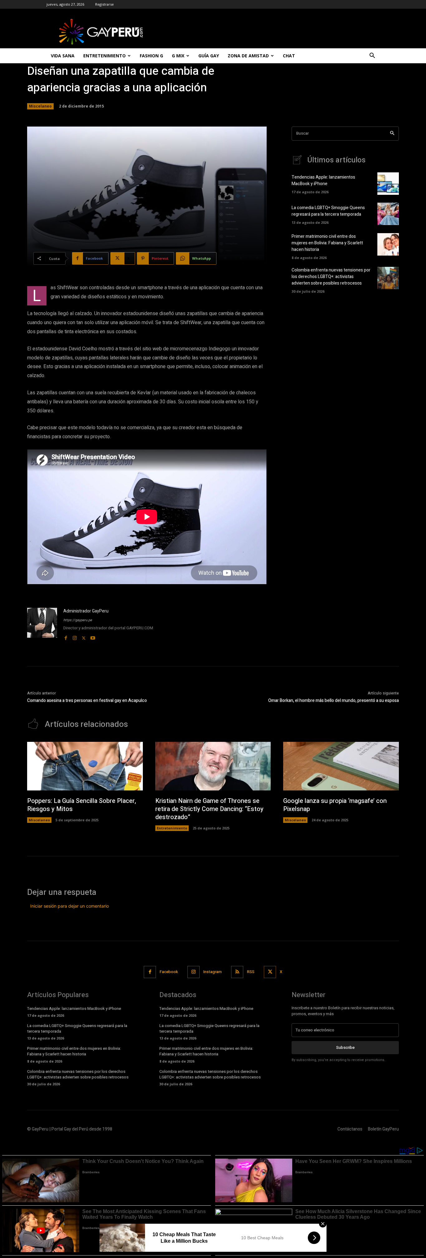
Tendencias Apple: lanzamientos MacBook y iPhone (323, 180)
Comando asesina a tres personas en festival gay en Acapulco (87, 700)
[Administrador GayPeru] (42, 624)
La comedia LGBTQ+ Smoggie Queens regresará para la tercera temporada (328, 211)
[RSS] (237, 972)
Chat (289, 56)
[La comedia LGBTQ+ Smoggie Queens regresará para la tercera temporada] (388, 214)
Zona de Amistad (248, 56)
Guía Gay (208, 56)
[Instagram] (74, 636)
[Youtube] (92, 636)
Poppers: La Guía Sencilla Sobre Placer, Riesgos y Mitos (81, 805)
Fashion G (151, 56)
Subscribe (345, 1047)
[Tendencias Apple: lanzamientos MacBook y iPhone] (388, 183)
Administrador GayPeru (86, 611)
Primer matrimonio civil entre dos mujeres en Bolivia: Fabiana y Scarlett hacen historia (327, 243)
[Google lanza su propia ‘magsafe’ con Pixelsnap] (341, 766)
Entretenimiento (104, 56)
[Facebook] (65, 636)
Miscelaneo (40, 106)
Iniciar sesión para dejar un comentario (69, 906)
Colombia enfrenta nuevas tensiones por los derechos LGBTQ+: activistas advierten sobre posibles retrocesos (331, 276)
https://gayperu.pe (77, 620)
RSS (250, 972)
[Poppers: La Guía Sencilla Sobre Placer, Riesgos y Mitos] (85, 766)
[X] (83, 636)
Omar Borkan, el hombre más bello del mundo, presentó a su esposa (333, 700)
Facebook (169, 972)
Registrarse (104, 4)
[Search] (392, 134)
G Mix (178, 56)
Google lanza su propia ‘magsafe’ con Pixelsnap (335, 805)
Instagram (212, 972)
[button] (372, 56)
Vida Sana (63, 56)
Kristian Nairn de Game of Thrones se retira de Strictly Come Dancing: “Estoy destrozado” (209, 809)
